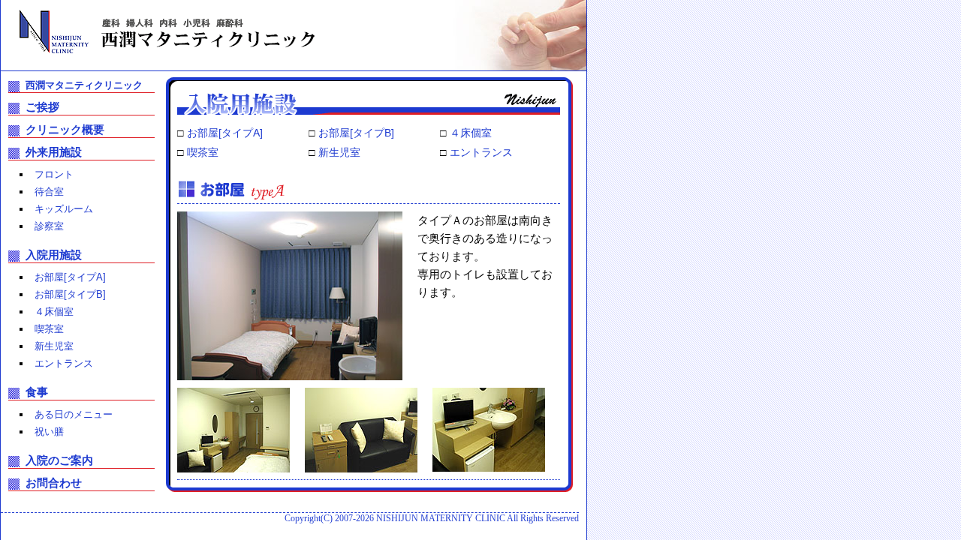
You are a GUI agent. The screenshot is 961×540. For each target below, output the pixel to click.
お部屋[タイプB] (356, 133)
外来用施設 (54, 152)
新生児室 (339, 152)
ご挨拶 (42, 106)
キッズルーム (64, 208)
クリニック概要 (65, 129)
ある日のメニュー (74, 414)
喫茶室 (202, 152)
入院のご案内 (59, 460)
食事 (37, 392)
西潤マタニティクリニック (84, 85)
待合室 (49, 191)
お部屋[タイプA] (225, 133)
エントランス (481, 152)
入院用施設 (54, 254)
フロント (54, 174)
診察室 (49, 226)
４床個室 (471, 133)
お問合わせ (54, 482)
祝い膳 (49, 431)
